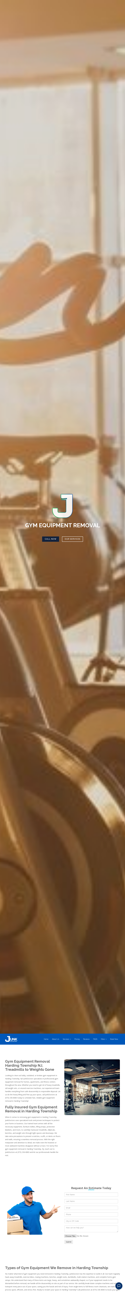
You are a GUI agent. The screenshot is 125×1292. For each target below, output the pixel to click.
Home (46, 1039)
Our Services (72, 539)
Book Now (114, 1039)
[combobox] (91, 1221)
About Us (55, 1039)
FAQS (95, 1039)
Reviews (86, 1039)
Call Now (50, 539)
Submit (68, 1242)
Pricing (77, 1039)
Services (66, 1039)
